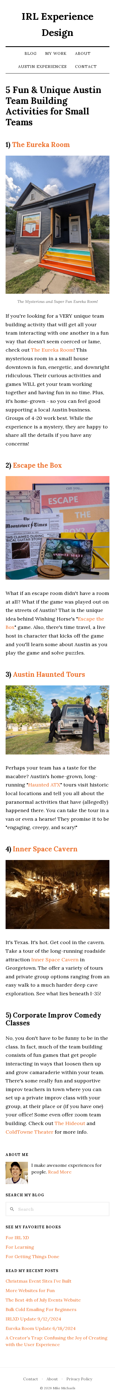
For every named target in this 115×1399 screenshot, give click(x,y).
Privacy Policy (79, 1378)
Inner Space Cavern (45, 849)
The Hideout (70, 1123)
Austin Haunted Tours (49, 674)
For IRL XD (17, 1237)
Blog (31, 53)
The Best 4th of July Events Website (43, 1300)
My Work (56, 53)
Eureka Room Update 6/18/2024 (41, 1328)
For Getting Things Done (32, 1256)
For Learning (20, 1247)
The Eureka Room (41, 144)
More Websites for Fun (30, 1290)
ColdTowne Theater (29, 1132)
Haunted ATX (44, 784)
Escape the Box (37, 465)
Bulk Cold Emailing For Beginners (41, 1309)
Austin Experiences (42, 66)
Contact (86, 66)
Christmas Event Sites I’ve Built (38, 1281)
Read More (59, 1172)
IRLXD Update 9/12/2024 (33, 1319)
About (83, 53)
